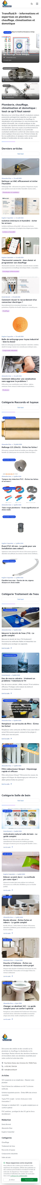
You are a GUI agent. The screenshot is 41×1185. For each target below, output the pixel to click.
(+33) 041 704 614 (10, 1066)
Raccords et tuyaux (9, 418)
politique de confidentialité (19, 1176)
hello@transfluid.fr (10, 1070)
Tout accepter (29, 1180)
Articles (5, 1075)
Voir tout (20, 154)
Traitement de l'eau (10, 610)
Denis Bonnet (6, 297)
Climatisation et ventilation (11, 192)
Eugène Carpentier (7, 218)
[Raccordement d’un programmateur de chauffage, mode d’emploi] (20, 46)
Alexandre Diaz (6, 178)
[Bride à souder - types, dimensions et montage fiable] (20, 74)
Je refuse (12, 1180)
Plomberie (6, 85)
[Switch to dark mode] (32, 4)
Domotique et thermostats (11, 271)
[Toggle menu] (37, 4)
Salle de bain (7, 811)
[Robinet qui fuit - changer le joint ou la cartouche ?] (20, 91)
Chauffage (7, 32)
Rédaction (6, 1120)
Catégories (7, 1138)
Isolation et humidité (9, 232)
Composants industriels (10, 68)
